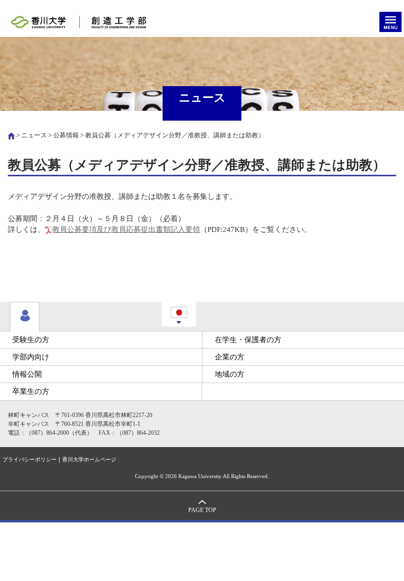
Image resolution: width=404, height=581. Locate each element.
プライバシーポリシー (29, 459)
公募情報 (66, 135)
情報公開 (27, 374)
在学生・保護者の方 (248, 340)
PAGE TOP (202, 510)
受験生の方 (30, 340)
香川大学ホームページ (89, 459)
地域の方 (229, 374)
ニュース (34, 135)
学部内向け (30, 357)
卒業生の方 (30, 391)
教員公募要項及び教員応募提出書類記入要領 (126, 229)
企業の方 (229, 357)
